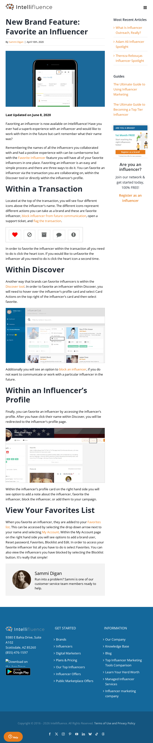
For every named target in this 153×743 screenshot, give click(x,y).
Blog (108, 653)
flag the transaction (47, 221)
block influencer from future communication (54, 216)
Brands (61, 639)
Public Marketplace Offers (74, 681)
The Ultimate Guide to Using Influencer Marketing (129, 89)
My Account (50, 532)
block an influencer (72, 369)
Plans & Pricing (66, 660)
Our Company (115, 639)
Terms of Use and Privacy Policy (114, 723)
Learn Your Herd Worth (122, 672)
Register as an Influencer (130, 198)
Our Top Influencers (70, 667)
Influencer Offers (68, 674)
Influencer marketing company (120, 693)
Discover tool (15, 286)
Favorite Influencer (32, 158)
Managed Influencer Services (119, 681)
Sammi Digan (16, 42)
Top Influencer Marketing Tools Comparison (123, 662)
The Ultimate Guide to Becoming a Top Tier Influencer (129, 109)
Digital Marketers (68, 653)
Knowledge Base (117, 646)
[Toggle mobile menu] (145, 8)
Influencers (64, 646)
